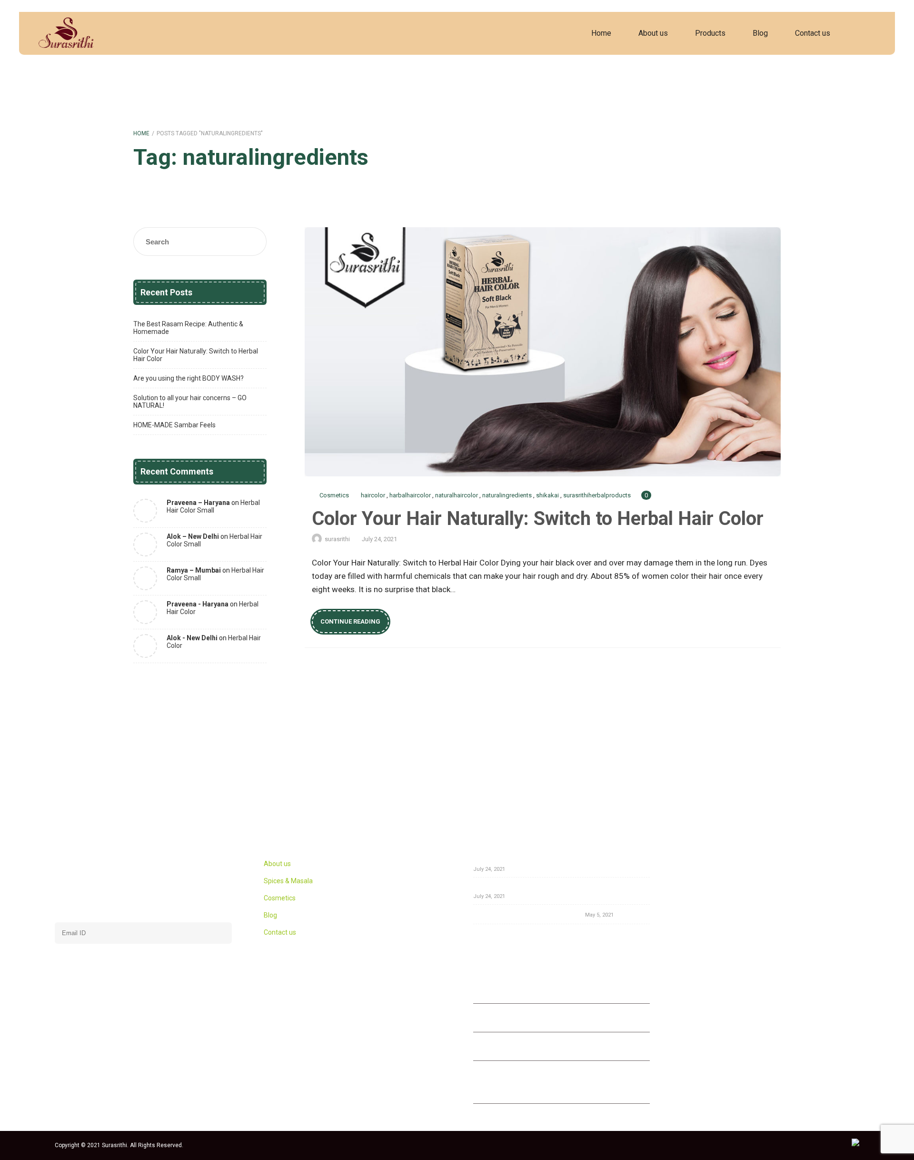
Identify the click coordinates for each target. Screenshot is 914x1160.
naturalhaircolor (456, 495)
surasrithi (337, 539)
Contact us (812, 33)
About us (653, 33)
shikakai (547, 495)
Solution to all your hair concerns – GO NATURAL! (190, 401)
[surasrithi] (64, 33)
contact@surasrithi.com (526, 1047)
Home (601, 33)
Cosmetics (334, 495)
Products (710, 33)
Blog (760, 33)
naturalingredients (507, 495)
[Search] (868, 33)
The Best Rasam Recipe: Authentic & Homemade (188, 327)
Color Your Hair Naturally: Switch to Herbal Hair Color (543, 351)
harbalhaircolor (410, 495)
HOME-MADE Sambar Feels (174, 425)
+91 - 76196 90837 (519, 990)
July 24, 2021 (379, 539)
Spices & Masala (288, 881)
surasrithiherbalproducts (597, 495)
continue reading (350, 621)
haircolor (373, 495)
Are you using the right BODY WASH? (188, 378)
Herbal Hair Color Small (213, 506)
